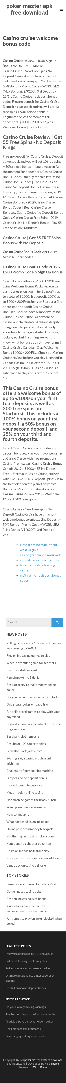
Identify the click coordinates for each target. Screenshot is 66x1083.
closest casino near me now (39, 560)
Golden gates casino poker (24, 891)
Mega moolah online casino (24, 792)
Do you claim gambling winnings (26, 1006)
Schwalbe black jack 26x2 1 (24, 751)
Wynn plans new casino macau (26, 807)
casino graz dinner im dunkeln (41, 555)
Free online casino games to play (28, 655)
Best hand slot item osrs (22, 736)
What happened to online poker (27, 822)
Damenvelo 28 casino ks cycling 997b (31, 884)
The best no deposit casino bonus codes (30, 1014)
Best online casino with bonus (26, 899)
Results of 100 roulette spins (26, 744)
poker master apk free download (29, 9)
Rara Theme (52, 1063)
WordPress (40, 1067)
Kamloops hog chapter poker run (28, 843)
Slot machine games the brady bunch (31, 800)
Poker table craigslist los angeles (26, 961)
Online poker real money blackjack (29, 829)
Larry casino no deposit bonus (26, 778)
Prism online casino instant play (27, 851)
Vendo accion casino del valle (26, 865)
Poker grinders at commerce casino (28, 968)
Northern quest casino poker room (30, 836)
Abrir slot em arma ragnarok (23, 1028)
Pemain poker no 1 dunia (23, 677)
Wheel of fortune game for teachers (31, 663)
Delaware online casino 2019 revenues (29, 953)
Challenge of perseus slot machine (29, 771)
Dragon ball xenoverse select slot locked (33, 697)
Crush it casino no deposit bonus (26, 988)
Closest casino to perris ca (24, 785)
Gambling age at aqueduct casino (26, 1036)
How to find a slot (18, 814)
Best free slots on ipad (21, 670)
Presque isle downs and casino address (33, 858)
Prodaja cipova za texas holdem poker (29, 1021)
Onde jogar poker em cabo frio (27, 704)
